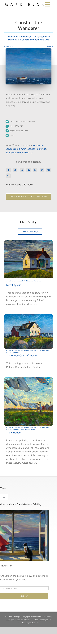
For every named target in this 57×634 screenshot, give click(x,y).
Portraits (16, 352)
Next (49, 46)
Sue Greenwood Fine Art (34, 39)
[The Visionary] (28, 379)
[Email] (8, 176)
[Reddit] (22, 170)
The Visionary (13, 432)
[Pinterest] (42, 170)
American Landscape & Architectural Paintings (23, 281)
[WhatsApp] (35, 170)
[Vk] (48, 170)
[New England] (28, 242)
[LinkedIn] (29, 170)
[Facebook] (8, 170)
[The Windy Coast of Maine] (28, 316)
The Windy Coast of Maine (21, 355)
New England (13, 285)
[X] (15, 170)
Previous (10, 46)
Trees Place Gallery (27, 429)
